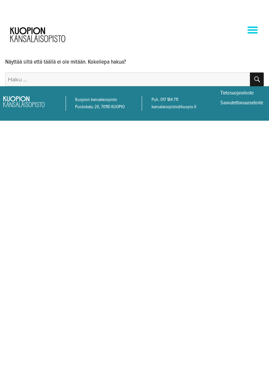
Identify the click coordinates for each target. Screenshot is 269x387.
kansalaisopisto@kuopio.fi (174, 107)
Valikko (247, 30)
